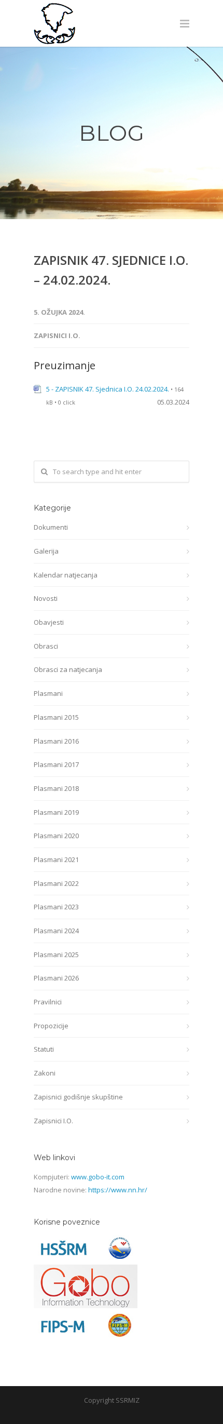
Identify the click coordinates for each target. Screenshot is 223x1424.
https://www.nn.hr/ (117, 1189)
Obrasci (46, 646)
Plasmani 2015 (56, 717)
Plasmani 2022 (56, 883)
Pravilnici (48, 1001)
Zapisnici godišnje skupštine (78, 1096)
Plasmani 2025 (56, 954)
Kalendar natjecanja (65, 575)
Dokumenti (51, 527)
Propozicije (51, 1025)
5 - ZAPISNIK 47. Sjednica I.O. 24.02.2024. (107, 389)
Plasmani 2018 (56, 788)
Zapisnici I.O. (57, 335)
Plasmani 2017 (56, 764)
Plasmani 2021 (56, 859)
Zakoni (44, 1073)
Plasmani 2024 (56, 930)
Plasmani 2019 (56, 812)
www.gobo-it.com (97, 1176)
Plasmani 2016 (56, 741)
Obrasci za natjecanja (68, 669)
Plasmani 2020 (56, 835)
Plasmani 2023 (56, 906)
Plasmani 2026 (56, 978)
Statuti (44, 1049)
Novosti (46, 598)
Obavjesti (49, 622)
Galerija (46, 551)
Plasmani (48, 693)
